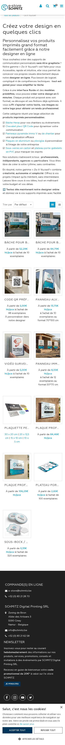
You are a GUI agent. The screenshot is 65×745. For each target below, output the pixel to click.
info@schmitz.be (17, 630)
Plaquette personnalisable (16, 428)
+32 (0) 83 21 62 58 (19, 636)
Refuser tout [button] (48, 730)
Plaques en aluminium (18, 141)
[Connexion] (40, 6)
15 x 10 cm (16, 438)
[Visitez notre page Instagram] (15, 697)
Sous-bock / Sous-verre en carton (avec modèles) (16, 542)
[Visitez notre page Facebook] (7, 697)
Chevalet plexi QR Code (19, 126)
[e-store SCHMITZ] (11, 7)
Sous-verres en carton (18, 148)
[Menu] (61, 6)
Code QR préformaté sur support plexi (16, 299)
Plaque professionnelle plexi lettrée (48, 428)
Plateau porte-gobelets (48, 485)
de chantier (48, 134)
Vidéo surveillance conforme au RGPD (16, 364)
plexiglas (39, 141)
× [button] (61, 707)
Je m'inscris (12, 684)
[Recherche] (47, 6)
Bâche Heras (13, 123)
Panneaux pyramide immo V (22, 134)
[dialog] (32, 724)
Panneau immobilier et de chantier (48, 364)
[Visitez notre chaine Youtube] (23, 697)
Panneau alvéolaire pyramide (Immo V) (48, 299)
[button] (32, 739)
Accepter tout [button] (17, 730)
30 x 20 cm (11, 434)
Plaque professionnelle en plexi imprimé (16, 485)
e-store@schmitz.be (20, 591)
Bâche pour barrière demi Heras (16, 242)
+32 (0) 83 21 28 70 (19, 596)
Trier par (7, 204)
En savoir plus (27, 724)
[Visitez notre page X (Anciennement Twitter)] (30, 697)
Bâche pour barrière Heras (48, 242)
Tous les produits (12, 16)
